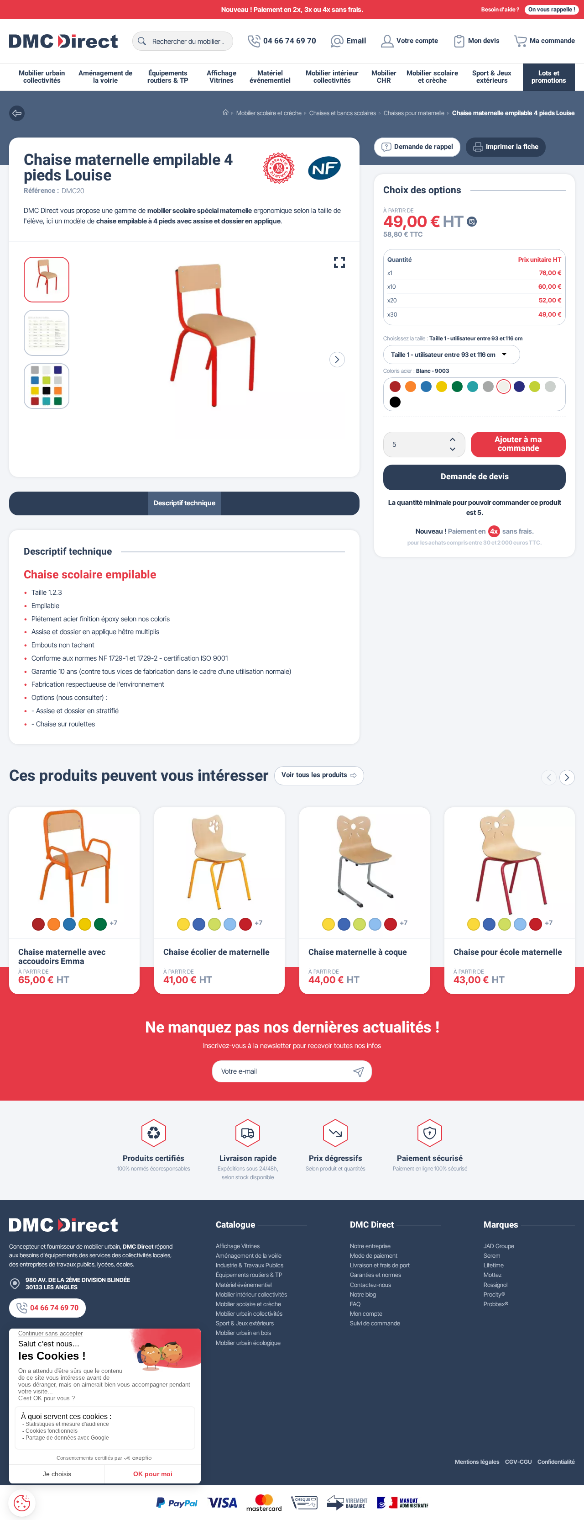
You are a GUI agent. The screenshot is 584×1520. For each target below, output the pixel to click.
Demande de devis (475, 477)
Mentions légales (477, 1461)
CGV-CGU (518, 1461)
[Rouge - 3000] (38, 924)
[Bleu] (199, 924)
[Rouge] (245, 924)
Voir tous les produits (314, 775)
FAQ (355, 1304)
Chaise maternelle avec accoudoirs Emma (61, 957)
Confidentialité (556, 1461)
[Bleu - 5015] (69, 924)
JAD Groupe (499, 1246)
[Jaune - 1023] (84, 924)
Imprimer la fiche (512, 147)
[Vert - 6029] (100, 924)
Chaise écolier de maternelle (216, 952)
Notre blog (363, 1294)
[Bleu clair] (230, 924)
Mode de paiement (373, 1255)
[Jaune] (183, 924)
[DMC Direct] (63, 41)
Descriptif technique (184, 503)
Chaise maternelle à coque (357, 952)
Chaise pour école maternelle (508, 952)
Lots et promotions (549, 77)
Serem (492, 1255)
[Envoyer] (361, 1071)
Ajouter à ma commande (518, 444)
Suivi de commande (375, 1323)
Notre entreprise (370, 1246)
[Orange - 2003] (53, 924)
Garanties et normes (375, 1274)
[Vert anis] (214, 924)
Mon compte (366, 1313)
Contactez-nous (370, 1284)
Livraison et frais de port (380, 1265)
